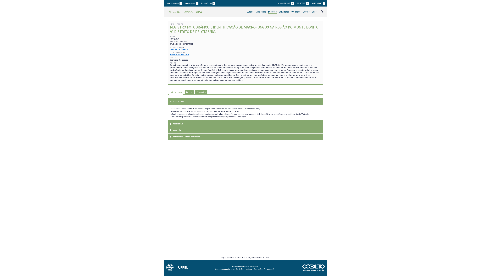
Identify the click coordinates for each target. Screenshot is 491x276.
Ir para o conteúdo (173, 3)
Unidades (295, 11)
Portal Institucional (185, 11)
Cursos (250, 11)
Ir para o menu (191, 3)
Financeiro (201, 92)
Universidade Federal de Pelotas (245, 267)
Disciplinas (261, 11)
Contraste (302, 3)
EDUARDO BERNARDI (179, 54)
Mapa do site (318, 3)
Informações (176, 92)
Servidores (284, 11)
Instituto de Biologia (179, 49)
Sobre (314, 11)
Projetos (272, 11)
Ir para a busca (207, 3)
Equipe (189, 92)
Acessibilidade (285, 3)
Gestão (306, 11)
